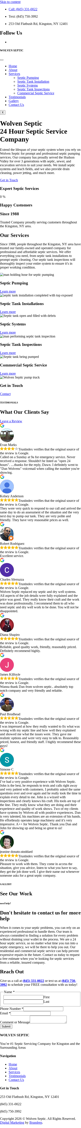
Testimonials (17, 97)
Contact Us (16, 105)
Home (13, 66)
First (46, 997)
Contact (5, 394)
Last (46, 1001)
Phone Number (11, 1008)
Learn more (8, 291)
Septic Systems (27, 85)
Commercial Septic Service (35, 93)
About (13, 70)
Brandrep (35, 1122)
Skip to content (10, 2)
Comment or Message (15, 1022)
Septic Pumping (28, 77)
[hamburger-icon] (1, 60)
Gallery (14, 101)
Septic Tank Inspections (33, 89)
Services (14, 74)
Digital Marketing (12, 1122)
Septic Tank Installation (33, 81)
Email (5, 1013)
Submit (6, 1026)
